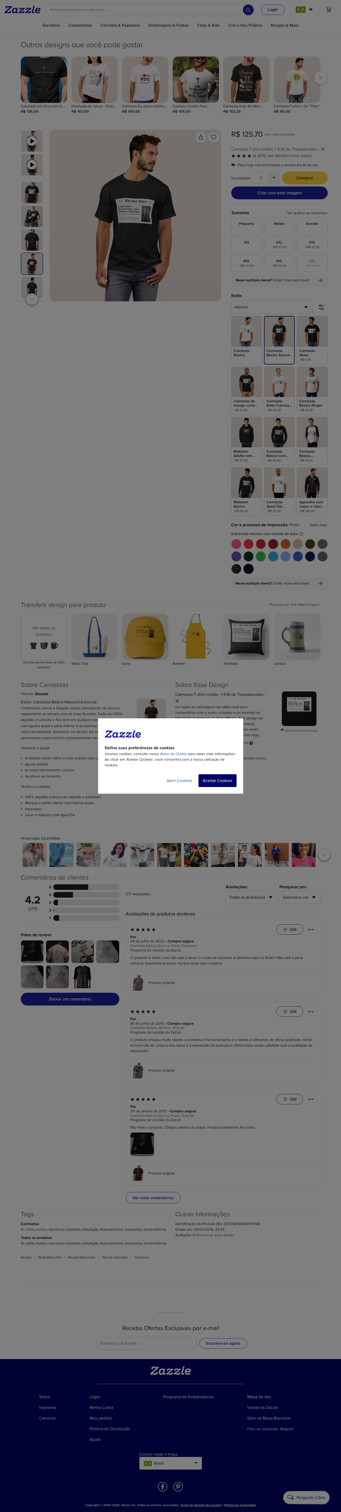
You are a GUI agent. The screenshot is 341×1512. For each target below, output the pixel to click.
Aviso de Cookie (173, 754)
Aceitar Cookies (217, 780)
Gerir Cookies (179, 780)
